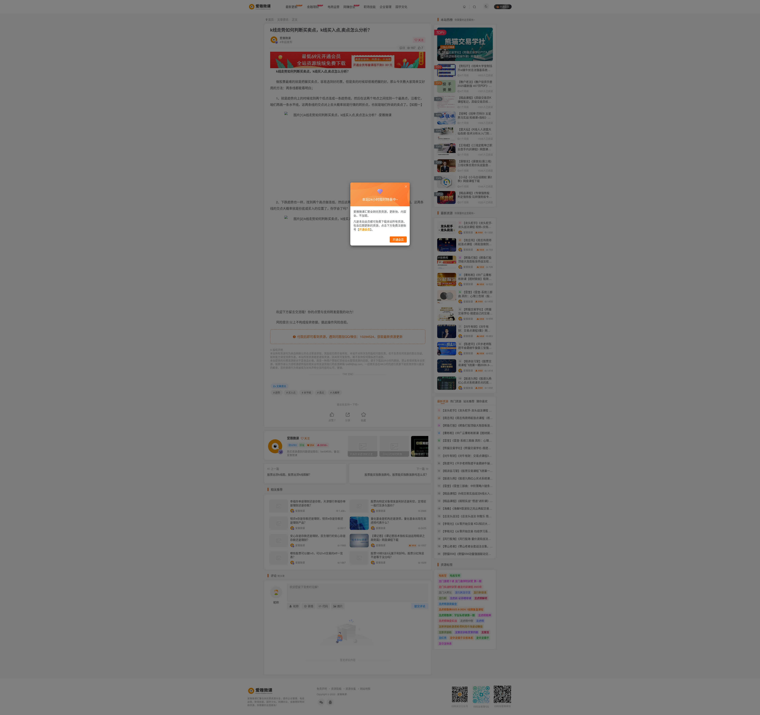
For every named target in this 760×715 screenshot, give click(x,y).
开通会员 (398, 239)
